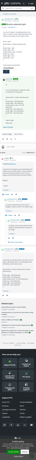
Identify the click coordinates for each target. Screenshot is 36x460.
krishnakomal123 (9, 19)
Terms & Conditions (9, 343)
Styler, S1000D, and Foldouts (10, 320)
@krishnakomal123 (10, 164)
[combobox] (18, 8)
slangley (6, 158)
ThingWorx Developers (9, 14)
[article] (18, 176)
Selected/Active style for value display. (13, 307)
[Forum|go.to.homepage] (11, 3)
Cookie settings (20, 343)
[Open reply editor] (18, 147)
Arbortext (4, 322)
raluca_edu (9, 79)
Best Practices (18, 134)
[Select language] (24, 3)
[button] (2, 4)
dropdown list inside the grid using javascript (16, 325)
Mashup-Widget (7, 134)
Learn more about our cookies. (20, 448)
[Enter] (3, 8)
